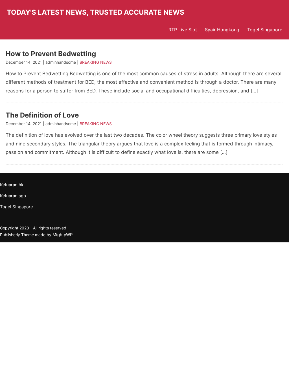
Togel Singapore (264, 29)
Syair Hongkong (222, 29)
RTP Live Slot (182, 29)
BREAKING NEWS (96, 62)
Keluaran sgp (13, 195)
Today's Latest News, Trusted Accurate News (95, 12)
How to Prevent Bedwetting (51, 54)
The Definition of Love (42, 115)
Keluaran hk (11, 184)
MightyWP (62, 234)
